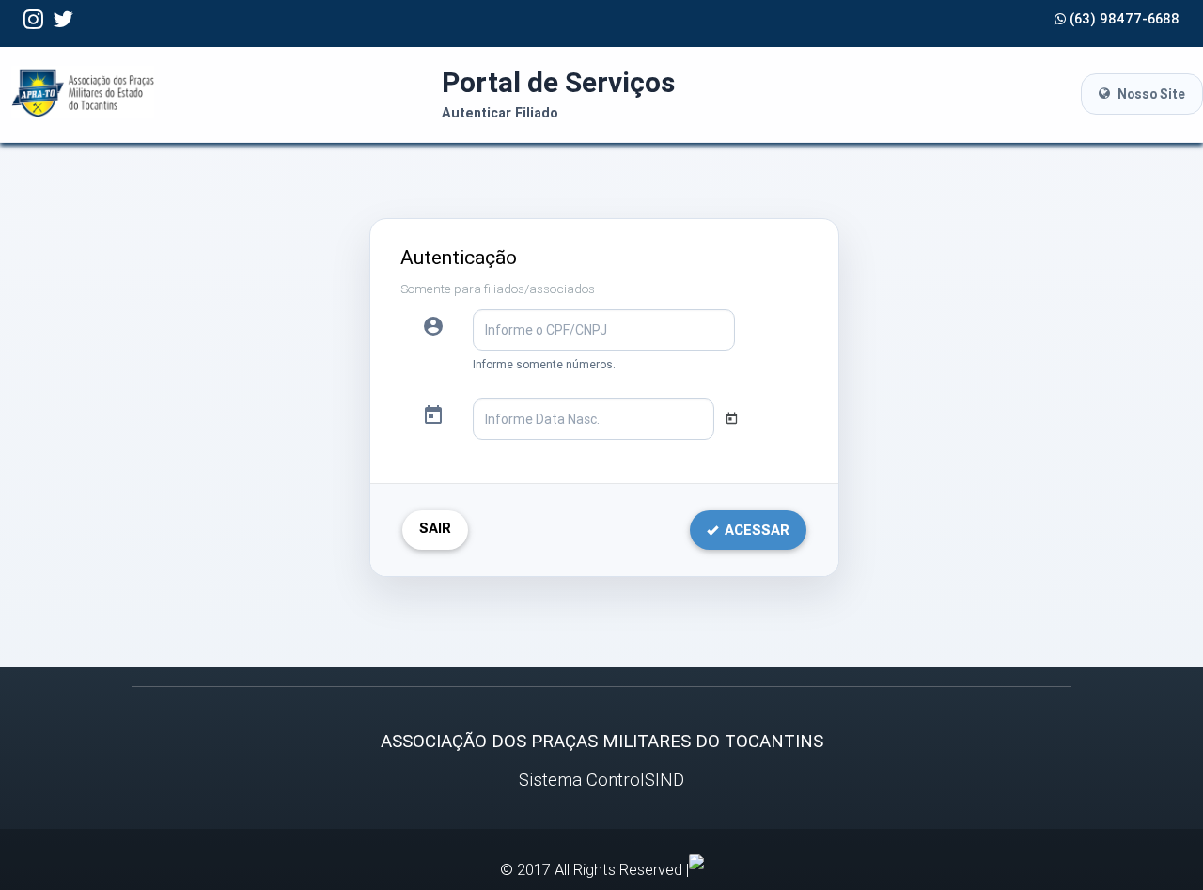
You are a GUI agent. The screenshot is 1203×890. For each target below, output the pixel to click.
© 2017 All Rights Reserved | (594, 869)
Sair (435, 528)
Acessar (755, 530)
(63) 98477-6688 (1123, 18)
